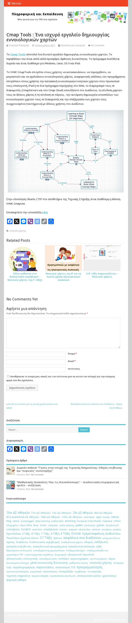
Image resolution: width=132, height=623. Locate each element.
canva (16, 521)
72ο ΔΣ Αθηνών (61, 512)
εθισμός (88, 542)
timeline (63, 529)
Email (72, 361)
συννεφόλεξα (94, 571)
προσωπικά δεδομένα (17, 571)
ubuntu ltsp (84, 529)
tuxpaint (73, 529)
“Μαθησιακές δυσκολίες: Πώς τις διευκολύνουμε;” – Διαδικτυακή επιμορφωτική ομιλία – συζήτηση (68, 483)
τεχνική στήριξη (39, 575)
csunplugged (27, 521)
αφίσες (10, 542)
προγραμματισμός (90, 567)
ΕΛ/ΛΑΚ (76, 533)
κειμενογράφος (79, 558)
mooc (43, 525)
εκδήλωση (101, 542)
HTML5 (117, 521)
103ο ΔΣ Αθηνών (50, 517)
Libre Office (26, 525)
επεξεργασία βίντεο (97, 550)
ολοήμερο (118, 562)
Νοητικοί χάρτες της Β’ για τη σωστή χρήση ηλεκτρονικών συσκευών (63, 277)
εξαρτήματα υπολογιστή (19, 550)
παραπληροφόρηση (24, 567)
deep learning (42, 521)
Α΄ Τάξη (26, 533)
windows (96, 529)
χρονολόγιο (109, 575)
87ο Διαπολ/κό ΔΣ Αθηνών (22, 517)
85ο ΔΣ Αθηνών (103, 512)
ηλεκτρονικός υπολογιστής (22, 558)
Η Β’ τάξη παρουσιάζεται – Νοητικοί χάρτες (102, 275)
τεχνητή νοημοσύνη (18, 575)
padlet (79, 525)
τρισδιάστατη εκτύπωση (62, 575)
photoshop (89, 525)
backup (106, 517)
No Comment (97, 45)
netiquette (53, 525)
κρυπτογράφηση (98, 558)
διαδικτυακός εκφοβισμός (44, 542)
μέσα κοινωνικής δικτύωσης (49, 563)
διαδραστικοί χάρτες (72, 542)
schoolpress (13, 529)
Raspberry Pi (112, 525)
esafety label (57, 521)
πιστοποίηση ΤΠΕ (65, 567)
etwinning (70, 521)
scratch (26, 529)
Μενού (16, 3)
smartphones (50, 529)
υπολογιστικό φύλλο (89, 575)
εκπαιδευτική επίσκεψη (81, 546)
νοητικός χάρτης (17, 230)
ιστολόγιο (63, 558)
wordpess (107, 529)
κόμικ (111, 558)
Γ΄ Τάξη (45, 533)
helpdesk (107, 521)
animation (89, 517)
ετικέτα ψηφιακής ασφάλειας (39, 554)
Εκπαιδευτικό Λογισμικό (73, 45)
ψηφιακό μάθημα (16, 579)
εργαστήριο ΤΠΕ (14, 554)
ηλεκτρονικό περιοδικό (81, 554)
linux (36, 525)
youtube (117, 529)
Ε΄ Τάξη (65, 533)
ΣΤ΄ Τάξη (46, 538)
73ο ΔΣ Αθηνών (83, 513)
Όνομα (72, 353)
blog (8, 521)
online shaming (66, 525)
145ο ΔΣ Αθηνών (72, 517)
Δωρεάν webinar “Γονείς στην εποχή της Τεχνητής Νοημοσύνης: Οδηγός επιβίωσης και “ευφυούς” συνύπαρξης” (69, 469)
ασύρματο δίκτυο (111, 538)
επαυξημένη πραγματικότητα (48, 550)
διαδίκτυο (22, 542)
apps (98, 517)
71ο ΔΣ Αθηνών (41, 512)
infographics (12, 525)
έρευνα (57, 538)
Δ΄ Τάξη (55, 533)
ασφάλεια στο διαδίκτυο (82, 538)
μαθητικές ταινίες (78, 562)
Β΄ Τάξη (35, 533)
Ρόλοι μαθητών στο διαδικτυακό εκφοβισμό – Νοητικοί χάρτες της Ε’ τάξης (25, 277)
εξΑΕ (99, 546)
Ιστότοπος (74, 368)
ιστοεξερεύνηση (48, 558)
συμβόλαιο (80, 571)
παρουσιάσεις (45, 567)
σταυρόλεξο (66, 571)
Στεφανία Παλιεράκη (19, 45)
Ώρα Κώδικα (13, 533)
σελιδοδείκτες (50, 571)
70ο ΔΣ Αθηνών (18, 512)
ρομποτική (36, 571)
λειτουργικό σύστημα (17, 562)
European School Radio (89, 521)
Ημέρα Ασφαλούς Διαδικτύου (101, 533)
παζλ (9, 567)
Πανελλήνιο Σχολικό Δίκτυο (22, 538)
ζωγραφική (60, 554)
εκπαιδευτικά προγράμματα (50, 546)
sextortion (37, 529)
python (100, 525)
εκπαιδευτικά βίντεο (18, 546)
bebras (115, 517)
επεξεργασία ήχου (75, 550)
